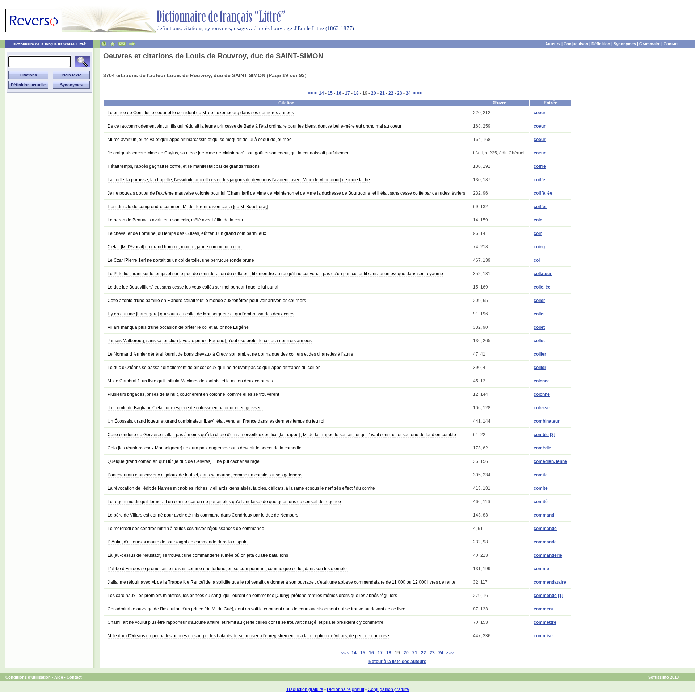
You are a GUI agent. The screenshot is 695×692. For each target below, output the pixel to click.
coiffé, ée (543, 193)
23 (399, 93)
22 (390, 93)
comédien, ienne (550, 461)
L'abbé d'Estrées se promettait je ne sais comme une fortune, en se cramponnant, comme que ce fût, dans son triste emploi (228, 568)
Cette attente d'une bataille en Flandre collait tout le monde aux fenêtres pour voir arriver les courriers (207, 300)
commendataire (550, 582)
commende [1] (548, 595)
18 (356, 93)
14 (321, 93)
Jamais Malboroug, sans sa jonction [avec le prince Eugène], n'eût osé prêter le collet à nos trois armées (210, 340)
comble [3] (544, 434)
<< (310, 93)
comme (541, 568)
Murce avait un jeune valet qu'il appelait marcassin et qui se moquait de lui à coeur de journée (200, 139)
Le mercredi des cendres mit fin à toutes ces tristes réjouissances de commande (186, 528)
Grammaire (649, 44)
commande (545, 528)
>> (419, 93)
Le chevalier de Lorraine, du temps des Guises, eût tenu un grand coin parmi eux (187, 233)
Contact (671, 44)
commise (543, 635)
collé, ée (542, 287)
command (544, 515)
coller (539, 300)
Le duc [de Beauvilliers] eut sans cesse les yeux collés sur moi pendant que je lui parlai (193, 287)
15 (330, 93)
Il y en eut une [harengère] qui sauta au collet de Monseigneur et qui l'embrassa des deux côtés (201, 313)
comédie (542, 448)
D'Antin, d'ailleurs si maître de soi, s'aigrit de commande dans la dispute (178, 541)
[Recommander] (132, 43)
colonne (542, 381)
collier (540, 354)
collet (539, 313)
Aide (58, 677)
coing (539, 246)
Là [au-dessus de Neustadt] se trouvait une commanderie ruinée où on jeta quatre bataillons (198, 555)
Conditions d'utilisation (28, 677)
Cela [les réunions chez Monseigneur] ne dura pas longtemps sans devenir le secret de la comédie (205, 448)
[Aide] (103, 43)
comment (543, 609)
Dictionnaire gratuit (345, 689)
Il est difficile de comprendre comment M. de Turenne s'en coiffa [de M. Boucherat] (188, 206)
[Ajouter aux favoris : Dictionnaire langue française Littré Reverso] (112, 43)
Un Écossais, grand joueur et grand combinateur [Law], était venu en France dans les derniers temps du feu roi (216, 421)
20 (373, 93)
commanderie (548, 555)
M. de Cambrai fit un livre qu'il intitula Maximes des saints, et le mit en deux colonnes (190, 381)
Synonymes (625, 44)
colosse (542, 407)
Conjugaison (576, 44)
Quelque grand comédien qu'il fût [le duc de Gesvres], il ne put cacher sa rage (184, 461)
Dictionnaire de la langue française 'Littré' (49, 44)
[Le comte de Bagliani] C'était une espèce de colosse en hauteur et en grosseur (185, 407)
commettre (545, 622)
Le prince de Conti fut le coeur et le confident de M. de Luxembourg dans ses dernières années (201, 112)
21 (382, 93)
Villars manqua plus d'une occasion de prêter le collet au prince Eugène (178, 327)
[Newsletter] (122, 43)
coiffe (539, 179)
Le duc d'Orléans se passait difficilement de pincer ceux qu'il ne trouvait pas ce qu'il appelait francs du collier (214, 367)
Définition (600, 44)
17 (347, 93)
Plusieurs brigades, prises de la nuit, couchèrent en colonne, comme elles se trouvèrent (193, 394)
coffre (540, 166)
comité (541, 501)
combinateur (547, 421)
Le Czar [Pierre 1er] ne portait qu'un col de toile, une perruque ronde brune (181, 260)
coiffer (540, 206)
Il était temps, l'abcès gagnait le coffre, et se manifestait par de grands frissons (184, 166)
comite (541, 474)
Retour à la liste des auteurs (397, 661)
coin (538, 220)
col (537, 260)
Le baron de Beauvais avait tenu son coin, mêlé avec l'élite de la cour (175, 220)
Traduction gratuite (304, 689)
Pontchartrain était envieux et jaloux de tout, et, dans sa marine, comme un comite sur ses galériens (205, 474)
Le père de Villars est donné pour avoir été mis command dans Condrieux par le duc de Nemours (203, 515)
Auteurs (552, 44)
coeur (540, 112)
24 (408, 93)
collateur (543, 273)
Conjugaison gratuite (388, 689)
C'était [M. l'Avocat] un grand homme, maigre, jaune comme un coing (175, 246)
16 (338, 93)
